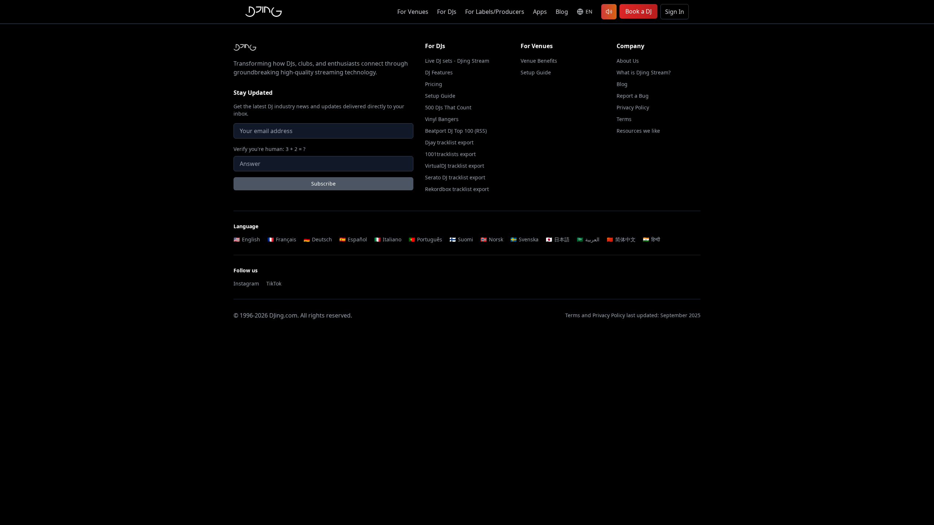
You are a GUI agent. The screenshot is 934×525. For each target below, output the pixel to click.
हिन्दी (651, 239)
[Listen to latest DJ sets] (609, 11)
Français (281, 239)
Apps (540, 12)
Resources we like (638, 130)
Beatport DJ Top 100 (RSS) (456, 130)
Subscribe (323, 183)
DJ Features (439, 72)
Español (353, 239)
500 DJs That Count (448, 107)
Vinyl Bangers (442, 119)
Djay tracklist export (449, 142)
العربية (588, 239)
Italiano (387, 239)
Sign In (674, 12)
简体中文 (621, 239)
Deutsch (318, 239)
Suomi (461, 239)
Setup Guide (440, 95)
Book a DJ (638, 11)
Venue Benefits (539, 60)
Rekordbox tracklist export (457, 189)
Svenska (524, 239)
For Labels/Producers (494, 12)
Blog (562, 12)
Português (425, 239)
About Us (628, 60)
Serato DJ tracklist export (455, 177)
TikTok (273, 283)
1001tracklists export (450, 154)
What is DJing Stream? (644, 72)
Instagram (246, 283)
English (247, 239)
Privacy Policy (633, 107)
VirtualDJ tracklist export (454, 165)
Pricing (433, 84)
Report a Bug (633, 95)
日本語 (558, 239)
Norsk (491, 239)
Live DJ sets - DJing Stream (457, 60)
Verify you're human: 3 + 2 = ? (269, 148)
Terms (624, 119)
